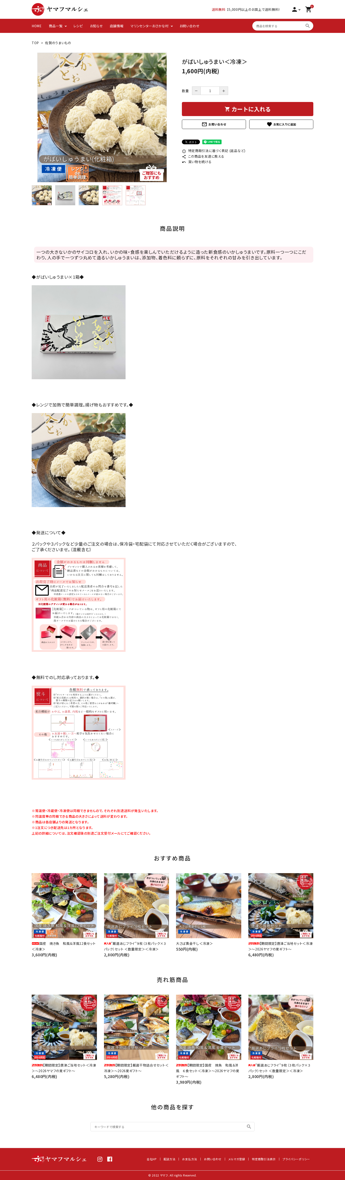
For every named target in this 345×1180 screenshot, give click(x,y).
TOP (35, 42)
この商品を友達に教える (203, 156)
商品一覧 (56, 25)
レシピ (78, 25)
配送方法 (170, 1159)
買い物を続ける (197, 161)
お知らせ (96, 25)
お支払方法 (189, 1159)
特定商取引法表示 (264, 1159)
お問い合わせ (189, 25)
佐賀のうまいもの (58, 42)
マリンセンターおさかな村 (149, 25)
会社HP (152, 1159)
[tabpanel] (102, 117)
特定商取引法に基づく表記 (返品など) (213, 150)
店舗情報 (117, 25)
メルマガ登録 (236, 1159)
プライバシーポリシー (296, 1159)
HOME (37, 25)
